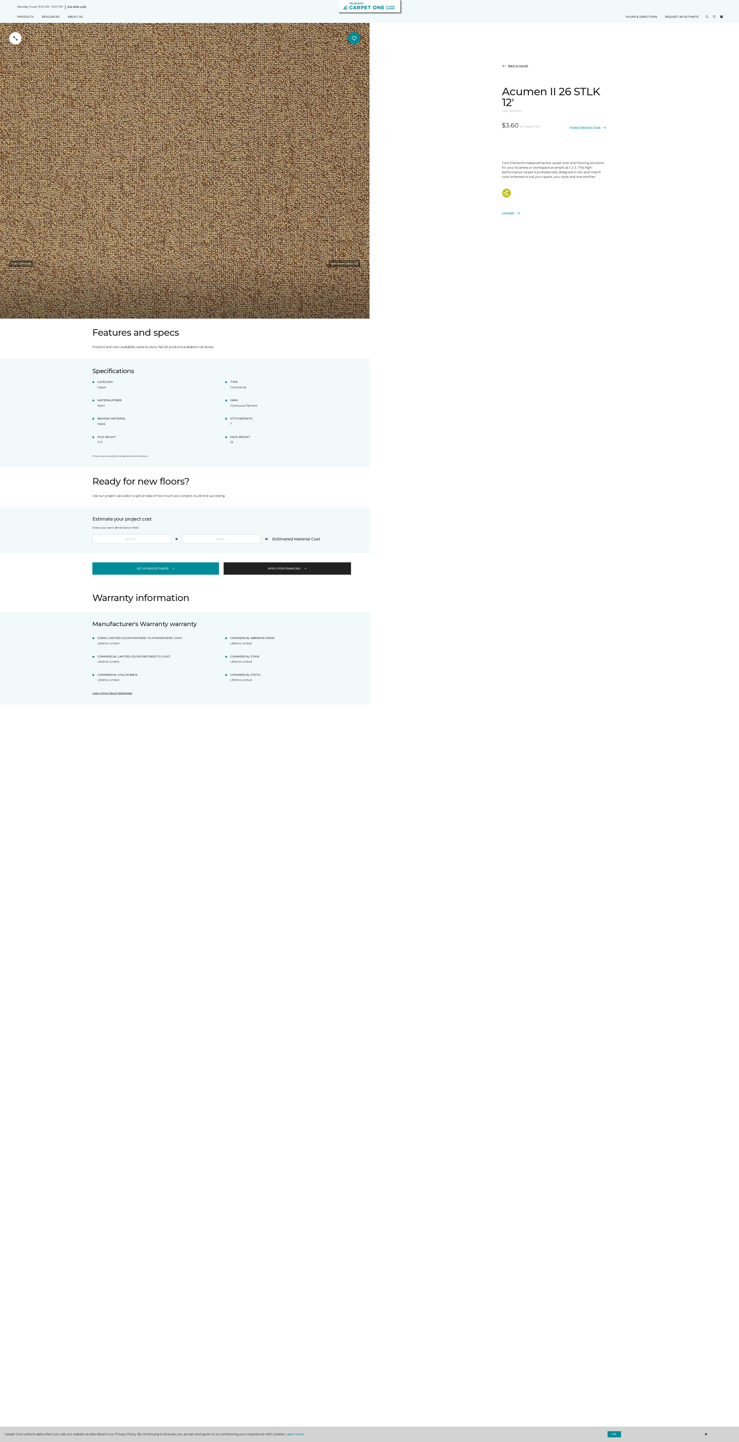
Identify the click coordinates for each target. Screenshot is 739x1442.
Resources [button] (51, 16)
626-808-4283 (77, 7)
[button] (707, 17)
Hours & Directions (641, 16)
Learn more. (295, 1434)
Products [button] (25, 16)
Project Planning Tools (585, 127)
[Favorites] (714, 17)
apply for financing (284, 568)
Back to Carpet (518, 66)
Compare (508, 213)
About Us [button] (75, 16)
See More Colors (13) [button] (344, 263)
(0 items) (721, 16)
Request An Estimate (682, 16)
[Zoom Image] (15, 38)
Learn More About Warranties (112, 693)
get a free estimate (153, 568)
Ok (614, 1434)
